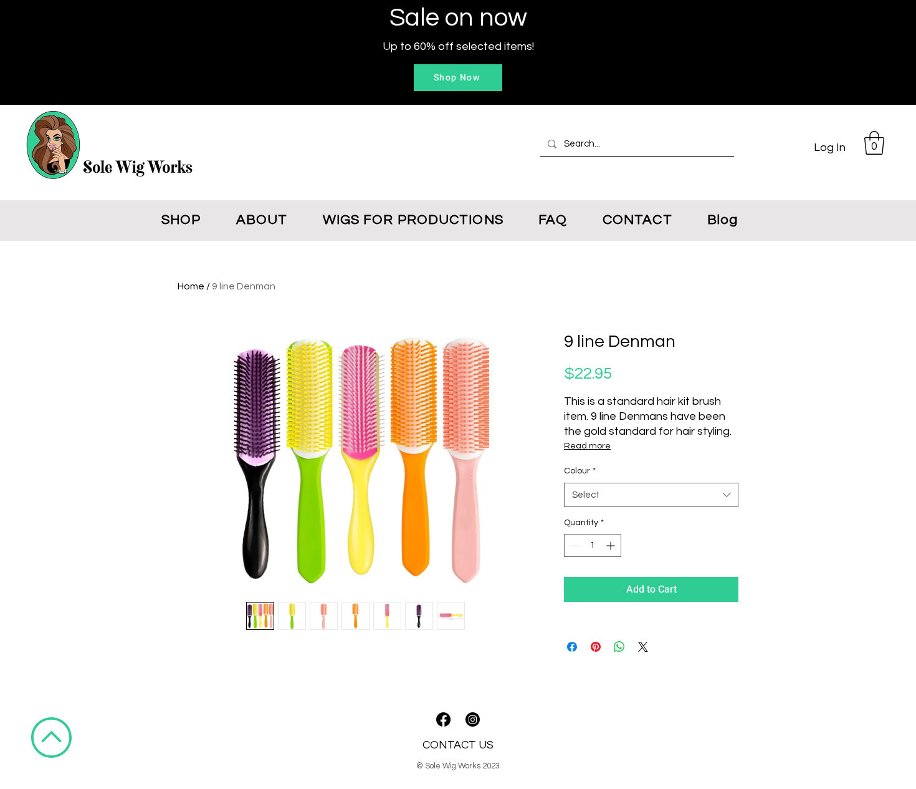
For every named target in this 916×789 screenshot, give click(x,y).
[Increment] (611, 545)
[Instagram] (472, 719)
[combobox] (651, 495)
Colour (580, 471)
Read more (587, 446)
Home (191, 286)
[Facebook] (443, 719)
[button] (874, 143)
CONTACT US (458, 745)
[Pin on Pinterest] (595, 646)
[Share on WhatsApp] (619, 646)
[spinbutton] (592, 545)
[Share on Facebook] (572, 646)
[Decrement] (573, 545)
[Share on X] (643, 646)
